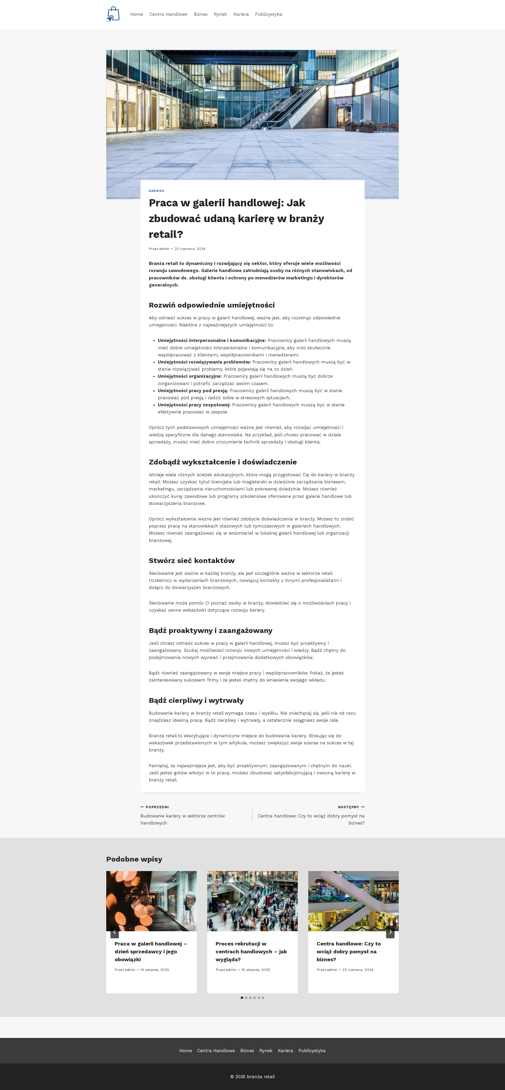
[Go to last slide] (114, 932)
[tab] (242, 997)
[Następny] (390, 932)
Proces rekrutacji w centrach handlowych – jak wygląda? (251, 951)
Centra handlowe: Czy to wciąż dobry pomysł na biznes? (311, 815)
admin (164, 249)
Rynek (220, 14)
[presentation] (151, 901)
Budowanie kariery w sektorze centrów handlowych (182, 815)
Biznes (201, 14)
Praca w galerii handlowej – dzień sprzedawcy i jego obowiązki (151, 951)
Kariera (241, 14)
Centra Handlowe (168, 14)
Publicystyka (268, 14)
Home (136, 14)
